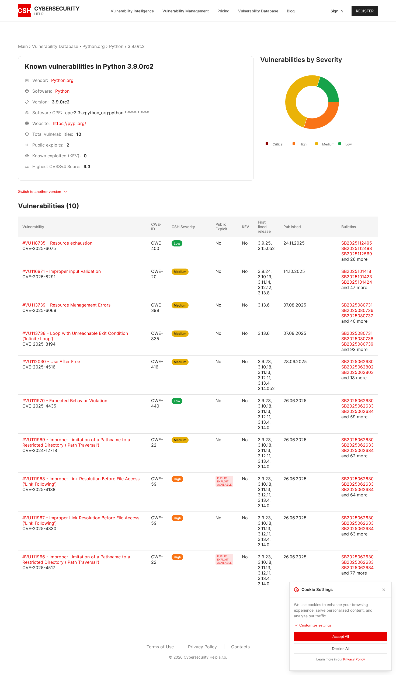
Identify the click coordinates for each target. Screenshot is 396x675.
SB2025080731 (357, 305)
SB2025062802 (357, 367)
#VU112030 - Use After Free (51, 361)
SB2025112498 (356, 248)
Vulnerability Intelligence (132, 11)
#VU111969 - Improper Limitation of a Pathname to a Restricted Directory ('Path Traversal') (76, 442)
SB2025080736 (357, 310)
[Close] (384, 589)
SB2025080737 (357, 315)
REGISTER (365, 11)
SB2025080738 (357, 338)
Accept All (340, 636)
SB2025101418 (356, 271)
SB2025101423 (356, 276)
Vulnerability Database (258, 11)
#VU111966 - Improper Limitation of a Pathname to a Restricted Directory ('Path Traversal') (76, 559)
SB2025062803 (357, 372)
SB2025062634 (357, 411)
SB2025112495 (356, 243)
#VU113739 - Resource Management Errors (66, 305)
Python (116, 46)
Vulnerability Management (185, 11)
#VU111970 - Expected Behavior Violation (64, 400)
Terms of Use (160, 646)
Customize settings (315, 625)
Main (23, 46)
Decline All (340, 648)
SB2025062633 (357, 406)
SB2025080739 (357, 344)
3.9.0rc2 (136, 46)
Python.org (93, 46)
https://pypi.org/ (69, 123)
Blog (291, 11)
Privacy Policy (202, 646)
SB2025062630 (357, 361)
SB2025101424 (356, 282)
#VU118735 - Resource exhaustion (57, 243)
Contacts (240, 646)
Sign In (337, 11)
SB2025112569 (356, 253)
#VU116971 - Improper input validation (61, 271)
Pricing (223, 11)
